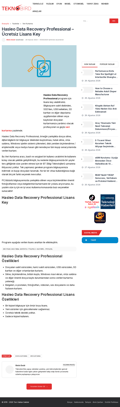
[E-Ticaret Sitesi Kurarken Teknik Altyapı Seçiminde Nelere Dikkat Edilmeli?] (87, 142)
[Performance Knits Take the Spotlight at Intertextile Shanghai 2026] (87, 72)
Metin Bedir (10, 40)
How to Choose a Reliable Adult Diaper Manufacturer (105, 91)
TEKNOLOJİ (37, 4)
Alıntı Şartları (98, 402)
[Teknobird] (16, 7)
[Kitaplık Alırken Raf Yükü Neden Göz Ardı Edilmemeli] (87, 107)
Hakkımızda (79, 402)
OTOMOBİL (78, 4)
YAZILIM (50, 4)
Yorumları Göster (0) (38, 386)
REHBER (105, 4)
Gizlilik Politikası (111, 402)
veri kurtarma (35, 356)
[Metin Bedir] (11, 369)
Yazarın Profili (69, 365)
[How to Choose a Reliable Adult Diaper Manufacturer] (87, 90)
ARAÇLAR (36, 11)
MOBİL (68, 4)
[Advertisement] (21, 109)
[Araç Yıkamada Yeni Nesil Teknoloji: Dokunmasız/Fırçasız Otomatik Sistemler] (87, 124)
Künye (69, 402)
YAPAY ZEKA (93, 4)
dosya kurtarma (21, 356)
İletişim (88, 402)
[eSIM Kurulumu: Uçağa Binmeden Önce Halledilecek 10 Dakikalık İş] (87, 159)
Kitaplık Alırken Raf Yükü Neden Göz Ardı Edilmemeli (106, 108)
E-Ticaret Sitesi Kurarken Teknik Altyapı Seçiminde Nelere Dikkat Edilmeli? (104, 146)
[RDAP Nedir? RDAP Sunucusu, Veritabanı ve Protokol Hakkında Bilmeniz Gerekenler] (87, 176)
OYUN (59, 4)
